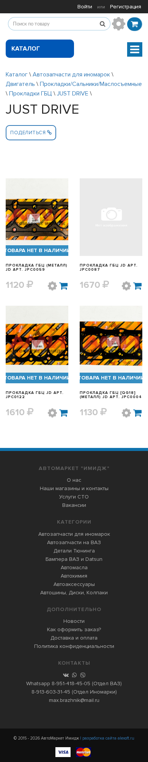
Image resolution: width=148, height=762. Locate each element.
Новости (74, 621)
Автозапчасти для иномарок (71, 74)
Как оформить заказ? (74, 629)
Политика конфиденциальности (74, 646)
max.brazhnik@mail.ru (74, 700)
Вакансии (74, 505)
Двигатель (21, 84)
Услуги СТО (74, 497)
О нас (74, 480)
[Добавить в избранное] (52, 286)
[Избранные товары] (118, 23)
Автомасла (74, 567)
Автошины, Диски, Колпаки (74, 592)
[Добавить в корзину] (63, 286)
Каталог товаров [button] (26, 51)
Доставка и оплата (74, 638)
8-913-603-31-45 (50, 692)
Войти (84, 6)
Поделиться (28, 133)
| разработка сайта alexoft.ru (107, 738)
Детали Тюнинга (74, 551)
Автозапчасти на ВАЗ (74, 542)
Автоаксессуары (74, 584)
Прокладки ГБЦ (30, 93)
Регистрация (125, 6)
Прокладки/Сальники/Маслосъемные (91, 84)
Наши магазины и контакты (74, 488)
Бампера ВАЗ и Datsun (74, 559)
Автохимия (74, 576)
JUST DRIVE (72, 93)
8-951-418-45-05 (71, 683)
